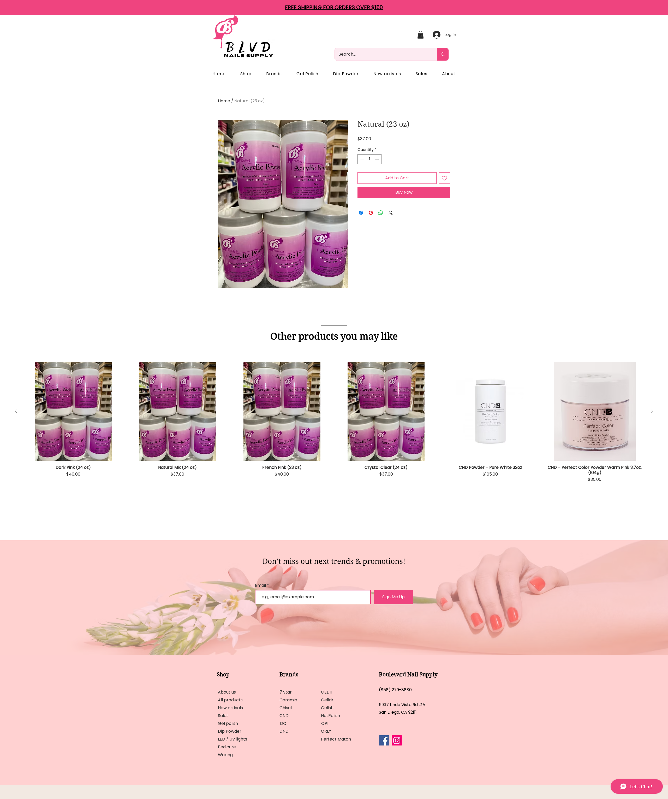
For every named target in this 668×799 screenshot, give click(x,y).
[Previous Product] (16, 411)
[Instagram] (397, 740)
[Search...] (443, 54)
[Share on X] (390, 213)
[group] (334, 436)
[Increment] (377, 159)
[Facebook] (384, 740)
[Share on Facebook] (361, 213)
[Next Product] (652, 411)
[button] (420, 35)
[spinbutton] (369, 159)
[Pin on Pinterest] (371, 213)
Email (261, 585)
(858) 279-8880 (395, 690)
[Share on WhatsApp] (381, 213)
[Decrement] (361, 159)
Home (224, 101)
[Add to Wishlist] (444, 178)
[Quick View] (73, 411)
